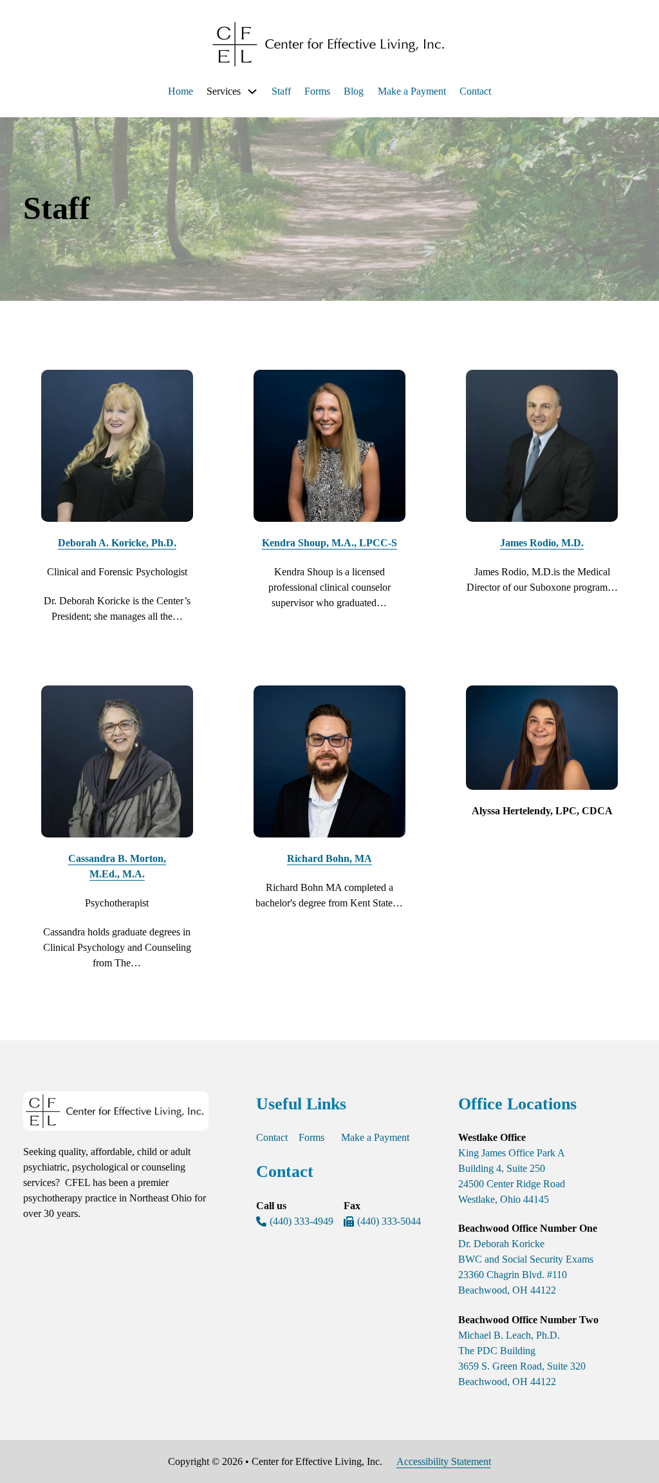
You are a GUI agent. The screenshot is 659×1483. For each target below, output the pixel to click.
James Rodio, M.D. (542, 542)
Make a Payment (412, 91)
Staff (281, 91)
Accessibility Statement (443, 1461)
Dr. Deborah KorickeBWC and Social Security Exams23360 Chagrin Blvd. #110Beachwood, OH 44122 (525, 1267)
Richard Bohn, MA (329, 858)
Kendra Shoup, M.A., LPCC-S (329, 542)
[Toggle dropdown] (252, 91)
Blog (354, 91)
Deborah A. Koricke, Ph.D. (117, 542)
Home (180, 91)
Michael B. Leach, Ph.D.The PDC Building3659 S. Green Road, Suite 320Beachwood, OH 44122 (522, 1358)
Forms (317, 91)
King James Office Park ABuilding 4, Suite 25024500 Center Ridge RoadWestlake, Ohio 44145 (511, 1176)
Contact (475, 91)
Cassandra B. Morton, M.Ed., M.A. (117, 866)
